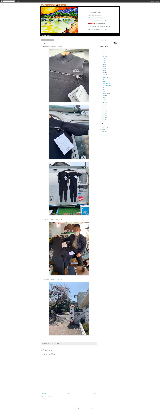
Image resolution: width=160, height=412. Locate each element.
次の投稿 (44, 393)
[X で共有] (56, 343)
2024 (103, 53)
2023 (103, 55)
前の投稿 (94, 393)
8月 (104, 66)
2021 (103, 102)
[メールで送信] (53, 343)
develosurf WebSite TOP (47, 35)
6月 (104, 70)
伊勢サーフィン (106, 93)
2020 (103, 104)
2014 (103, 115)
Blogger (92, 408)
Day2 (104, 79)
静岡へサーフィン (107, 83)
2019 (103, 106)
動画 (103, 129)
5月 (104, 72)
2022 (103, 56)
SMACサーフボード (107, 85)
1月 (104, 99)
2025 (103, 51)
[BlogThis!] (55, 343)
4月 (104, 74)
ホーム (69, 393)
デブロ (104, 75)
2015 (103, 113)
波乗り (103, 131)
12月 (104, 58)
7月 (104, 68)
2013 (103, 117)
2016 (103, 112)
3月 (104, 95)
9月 (104, 64)
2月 (104, 97)
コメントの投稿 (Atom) (49, 396)
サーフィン (104, 126)
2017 (103, 110)
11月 (104, 60)
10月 (104, 62)
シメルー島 (104, 127)
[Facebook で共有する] (58, 343)
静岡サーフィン (106, 77)
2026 (103, 49)
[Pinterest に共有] (59, 343)
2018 (103, 108)
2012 (103, 119)
